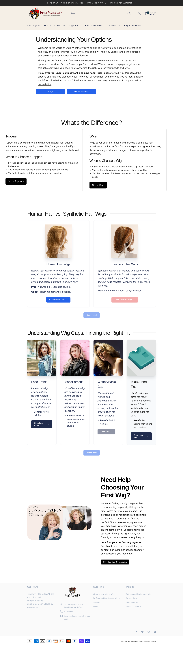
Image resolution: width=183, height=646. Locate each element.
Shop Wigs (98, 185)
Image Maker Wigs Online (134, 641)
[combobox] (100, 13)
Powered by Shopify (149, 641)
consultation (44, 84)
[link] (124, 300)
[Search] (129, 13)
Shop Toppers (16, 181)
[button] (33, 25)
